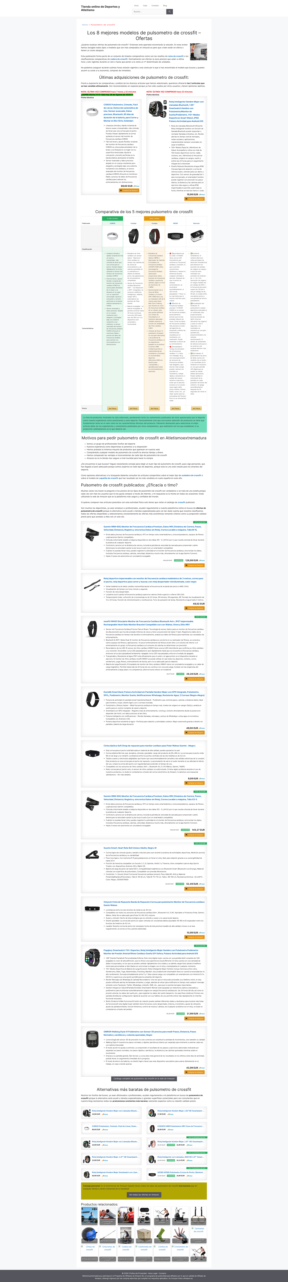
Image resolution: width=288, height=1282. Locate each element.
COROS (112, 223)
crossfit (181, 502)
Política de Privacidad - (138, 1273)
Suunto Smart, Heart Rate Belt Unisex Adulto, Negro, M (130, 848)
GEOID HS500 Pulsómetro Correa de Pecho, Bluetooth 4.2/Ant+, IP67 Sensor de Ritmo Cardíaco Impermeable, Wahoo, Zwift (181, 1172)
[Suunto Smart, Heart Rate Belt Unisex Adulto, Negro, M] (92, 855)
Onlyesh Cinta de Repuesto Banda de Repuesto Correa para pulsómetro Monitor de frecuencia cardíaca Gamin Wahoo (154, 903)
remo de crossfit (176, 56)
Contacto (155, 5)
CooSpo (133, 223)
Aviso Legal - (153, 1273)
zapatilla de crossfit (108, 478)
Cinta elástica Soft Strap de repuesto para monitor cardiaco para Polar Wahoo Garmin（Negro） (150, 746)
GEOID (175, 223)
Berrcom (196, 223)
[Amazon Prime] (136, 186)
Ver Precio (112, 408)
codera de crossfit (119, 59)
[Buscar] (169, 11)
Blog (165, 5)
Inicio (136, 5)
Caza (145, 5)
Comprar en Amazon (130, 190)
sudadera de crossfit (191, 475)
